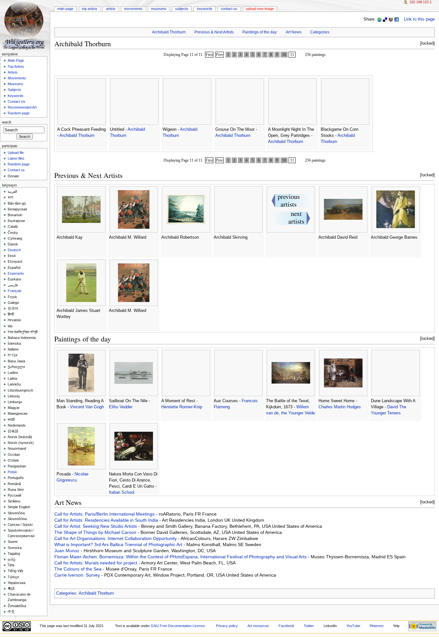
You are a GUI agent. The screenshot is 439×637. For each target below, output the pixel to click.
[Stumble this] (379, 19)
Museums (158, 9)
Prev (219, 54)
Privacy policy (227, 626)
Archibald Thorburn (169, 32)
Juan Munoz (67, 550)
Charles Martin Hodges (339, 407)
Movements (133, 9)
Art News (293, 32)
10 (284, 54)
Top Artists (89, 9)
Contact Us (229, 9)
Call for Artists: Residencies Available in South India (106, 520)
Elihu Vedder (120, 407)
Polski (12, 472)
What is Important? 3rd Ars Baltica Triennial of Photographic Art (119, 544)
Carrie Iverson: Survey (77, 575)
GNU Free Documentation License (178, 626)
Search (6, 121)
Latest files (16, 158)
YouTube (353, 626)
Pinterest (376, 626)
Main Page (65, 9)
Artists (111, 9)
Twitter (309, 626)
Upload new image (260, 9)
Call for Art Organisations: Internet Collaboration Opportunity (116, 538)
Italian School (121, 492)
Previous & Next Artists (214, 32)
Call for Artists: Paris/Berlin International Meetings (105, 514)
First (209, 54)
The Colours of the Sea (78, 568)
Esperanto (16, 273)
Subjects (181, 9)
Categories (319, 32)
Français (15, 291)
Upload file (16, 153)
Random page (19, 113)
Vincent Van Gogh (87, 407)
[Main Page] (25, 25)
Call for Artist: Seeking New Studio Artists (96, 526)
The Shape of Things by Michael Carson (96, 532)
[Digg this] (391, 19)
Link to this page (419, 19)
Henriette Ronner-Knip (181, 407)
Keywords (204, 9)
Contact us (16, 170)
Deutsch (14, 250)
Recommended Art (22, 107)
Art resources (258, 626)
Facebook (286, 626)
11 (292, 54)
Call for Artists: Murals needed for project (96, 562)
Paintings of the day (259, 32)
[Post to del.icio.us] (385, 19)
